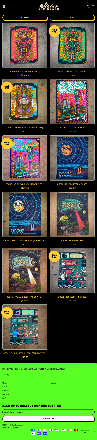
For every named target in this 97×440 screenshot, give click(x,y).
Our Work (6, 394)
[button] (88, 6)
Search (54, 382)
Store (4, 386)
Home (4, 382)
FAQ (4, 398)
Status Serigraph (16, 425)
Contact (5, 390)
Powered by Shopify (11, 427)
